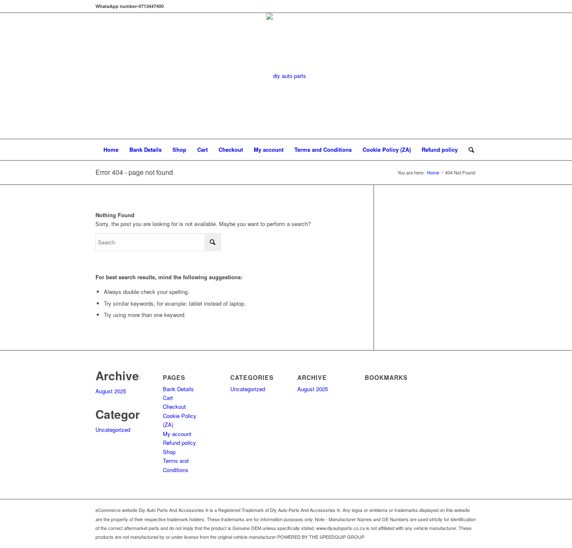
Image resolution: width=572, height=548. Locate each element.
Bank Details (145, 149)
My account (268, 149)
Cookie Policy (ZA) (387, 149)
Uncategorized (112, 430)
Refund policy (440, 149)
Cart (202, 149)
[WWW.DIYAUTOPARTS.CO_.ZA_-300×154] (286, 76)
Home (111, 149)
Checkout (231, 149)
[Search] (468, 149)
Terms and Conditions (323, 149)
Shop (179, 149)
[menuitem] (468, 149)
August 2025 (110, 391)
